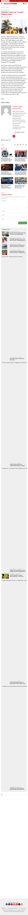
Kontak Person (22, 908)
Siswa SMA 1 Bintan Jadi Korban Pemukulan (17, 359)
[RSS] (22, 904)
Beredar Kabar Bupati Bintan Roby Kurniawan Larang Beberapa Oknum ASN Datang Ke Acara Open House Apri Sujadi (18, 233)
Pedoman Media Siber (12, 908)
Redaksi (3, 908)
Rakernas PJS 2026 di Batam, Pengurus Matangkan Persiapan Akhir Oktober (6, 186)
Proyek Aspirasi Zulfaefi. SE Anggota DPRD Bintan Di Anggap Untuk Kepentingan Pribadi (17, 465)
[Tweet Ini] (18, 145)
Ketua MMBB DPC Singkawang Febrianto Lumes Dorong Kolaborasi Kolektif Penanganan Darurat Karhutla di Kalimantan (7, 173)
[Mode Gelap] (24, 3)
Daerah (2, 10)
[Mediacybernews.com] (10, 3)
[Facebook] (7, 904)
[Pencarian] (26, 3)
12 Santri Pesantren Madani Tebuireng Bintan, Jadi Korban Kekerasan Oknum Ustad (17, 576)
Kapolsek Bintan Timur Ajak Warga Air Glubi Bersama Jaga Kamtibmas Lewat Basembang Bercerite (20, 186)
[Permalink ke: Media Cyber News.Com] (2, 17)
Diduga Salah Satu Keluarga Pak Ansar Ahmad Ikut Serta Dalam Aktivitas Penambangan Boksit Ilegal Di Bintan (17, 246)
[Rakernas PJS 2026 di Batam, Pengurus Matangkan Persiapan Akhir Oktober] (7, 180)
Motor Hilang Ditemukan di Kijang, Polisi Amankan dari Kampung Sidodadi (21, 160)
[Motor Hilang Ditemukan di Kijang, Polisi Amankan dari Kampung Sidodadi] (21, 153)
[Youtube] (17, 904)
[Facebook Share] (15, 145)
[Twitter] (9, 904)
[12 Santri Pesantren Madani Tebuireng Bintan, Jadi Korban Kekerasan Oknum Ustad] (5, 576)
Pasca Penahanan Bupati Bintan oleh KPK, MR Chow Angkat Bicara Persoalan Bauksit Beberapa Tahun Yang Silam (18, 252)
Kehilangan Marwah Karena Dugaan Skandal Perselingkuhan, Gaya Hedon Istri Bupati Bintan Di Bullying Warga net (6, 160)
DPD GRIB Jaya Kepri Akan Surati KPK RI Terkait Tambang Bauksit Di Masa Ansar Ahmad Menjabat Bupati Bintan (18, 239)
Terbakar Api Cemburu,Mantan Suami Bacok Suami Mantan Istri (17, 789)
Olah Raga (7, 10)
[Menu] (2, 3)
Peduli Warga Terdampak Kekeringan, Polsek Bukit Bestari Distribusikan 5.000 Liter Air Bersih (21, 173)
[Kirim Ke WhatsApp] (26, 145)
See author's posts (19, 132)
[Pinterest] (12, 904)
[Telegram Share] (23, 145)
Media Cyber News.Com (8, 16)
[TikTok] (19, 904)
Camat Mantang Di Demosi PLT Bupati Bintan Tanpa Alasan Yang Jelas (17, 683)
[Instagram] (14, 904)
